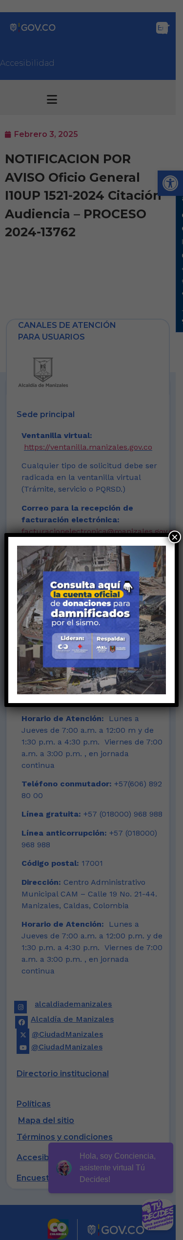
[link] (91, 620)
